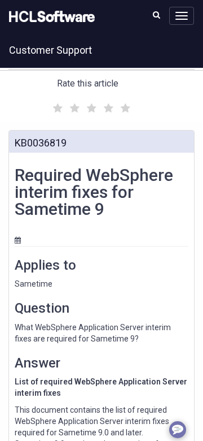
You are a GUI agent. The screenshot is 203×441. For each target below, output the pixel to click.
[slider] (90, 106)
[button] (156, 15)
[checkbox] (56, 105)
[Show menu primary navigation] (181, 16)
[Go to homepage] (49, 17)
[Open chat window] (177, 429)
